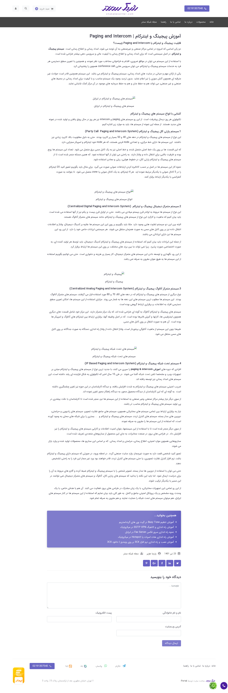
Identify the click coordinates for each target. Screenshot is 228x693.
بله (82, 666)
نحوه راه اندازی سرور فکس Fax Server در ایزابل (149, 532)
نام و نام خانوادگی (172, 613)
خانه (212, 22)
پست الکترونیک (104, 613)
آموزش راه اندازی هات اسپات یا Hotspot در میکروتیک (146, 537)
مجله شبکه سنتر (149, 22)
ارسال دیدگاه (171, 643)
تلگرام (118, 666)
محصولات (201, 22)
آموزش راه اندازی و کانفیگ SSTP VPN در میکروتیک (147, 527)
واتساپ (99, 666)
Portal (184, 681)
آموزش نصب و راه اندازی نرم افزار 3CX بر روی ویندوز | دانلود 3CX (140, 542)
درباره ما (188, 22)
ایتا (67, 666)
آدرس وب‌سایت (173, 627)
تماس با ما (175, 22)
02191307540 (40, 666)
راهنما (163, 22)
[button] (44, 8)
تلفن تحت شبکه (146, 374)
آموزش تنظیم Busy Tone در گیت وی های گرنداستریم (146, 522)
